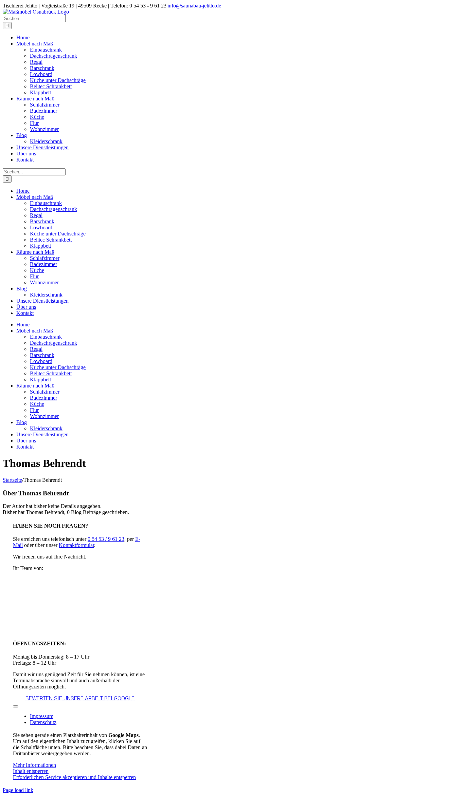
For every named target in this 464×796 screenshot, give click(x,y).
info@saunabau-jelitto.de (194, 5)
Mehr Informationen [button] (34, 765)
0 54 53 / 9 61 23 (106, 539)
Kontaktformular (76, 545)
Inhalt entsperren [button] (31, 771)
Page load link (18, 790)
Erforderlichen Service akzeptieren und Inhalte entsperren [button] (74, 777)
